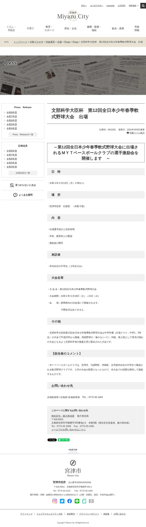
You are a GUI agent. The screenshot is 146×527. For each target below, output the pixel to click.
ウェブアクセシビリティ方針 (50, 514)
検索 (143, 6)
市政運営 (50, 42)
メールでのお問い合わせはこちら (68, 429)
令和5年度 (12, 124)
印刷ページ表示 (137, 133)
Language (110, 6)
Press (67, 42)
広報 (59, 42)
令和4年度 (12, 128)
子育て (30, 28)
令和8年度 (12, 112)
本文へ (84, 6)
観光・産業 (118, 28)
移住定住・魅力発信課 (62, 416)
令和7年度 (12, 116)
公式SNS (121, 6)
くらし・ (11, 28)
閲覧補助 (132, 6)
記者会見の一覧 (23, 173)
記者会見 (23, 146)
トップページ (20, 42)
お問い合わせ (120, 514)
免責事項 (71, 514)
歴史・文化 (70, 28)
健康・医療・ (94, 28)
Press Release (23, 107)
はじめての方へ (96, 6)
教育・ (49, 28)
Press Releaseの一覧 (23, 134)
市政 (136, 28)
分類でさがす (36, 42)
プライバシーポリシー (89, 514)
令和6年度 (12, 120)
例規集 (106, 514)
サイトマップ (26, 514)
